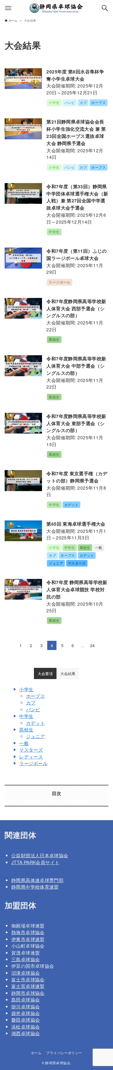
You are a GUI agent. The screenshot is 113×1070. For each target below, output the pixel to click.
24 (92, 645)
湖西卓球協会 (25, 1033)
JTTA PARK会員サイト (35, 862)
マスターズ (31, 749)
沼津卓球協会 (25, 973)
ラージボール (33, 763)
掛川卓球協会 (25, 1006)
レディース (31, 756)
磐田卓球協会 (25, 1019)
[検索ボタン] (105, 8)
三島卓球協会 (25, 959)
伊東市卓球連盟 (28, 939)
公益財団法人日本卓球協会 (39, 855)
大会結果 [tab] (67, 673)
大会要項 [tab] (45, 673)
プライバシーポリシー (64, 1052)
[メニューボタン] (8, 8)
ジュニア (35, 736)
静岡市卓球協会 (28, 993)
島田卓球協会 (25, 999)
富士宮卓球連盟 (28, 986)
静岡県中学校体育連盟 (35, 886)
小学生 (26, 689)
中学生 (26, 716)
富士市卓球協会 (28, 979)
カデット (35, 723)
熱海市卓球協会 (28, 932)
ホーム (36, 1052)
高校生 (26, 729)
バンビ (33, 709)
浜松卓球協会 (25, 1026)
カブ (31, 702)
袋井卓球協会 (25, 1013)
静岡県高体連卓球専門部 (37, 880)
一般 (24, 743)
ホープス (35, 696)
